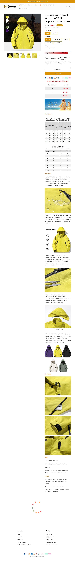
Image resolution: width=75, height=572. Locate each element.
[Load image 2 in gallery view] (16, 55)
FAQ (18, 534)
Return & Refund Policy (51, 544)
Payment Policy (49, 537)
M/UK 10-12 (57, 39)
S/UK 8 (48, 39)
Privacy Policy (49, 534)
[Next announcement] (70, 1)
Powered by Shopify (41, 556)
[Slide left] (5, 55)
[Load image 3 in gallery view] (22, 55)
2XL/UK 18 (57, 42)
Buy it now (58, 73)
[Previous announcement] (4, 1)
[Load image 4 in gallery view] (28, 55)
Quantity (46, 46)
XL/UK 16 (48, 42)
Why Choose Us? (21, 542)
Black (47, 33)
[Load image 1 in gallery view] (10, 55)
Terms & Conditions (51, 542)
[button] (30, 5)
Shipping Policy (49, 539)
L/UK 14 (66, 39)
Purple (54, 33)
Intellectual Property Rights (24, 544)
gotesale (35, 556)
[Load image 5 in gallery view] (34, 55)
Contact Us (20, 539)
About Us (19, 537)
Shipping (47, 27)
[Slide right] (39, 55)
